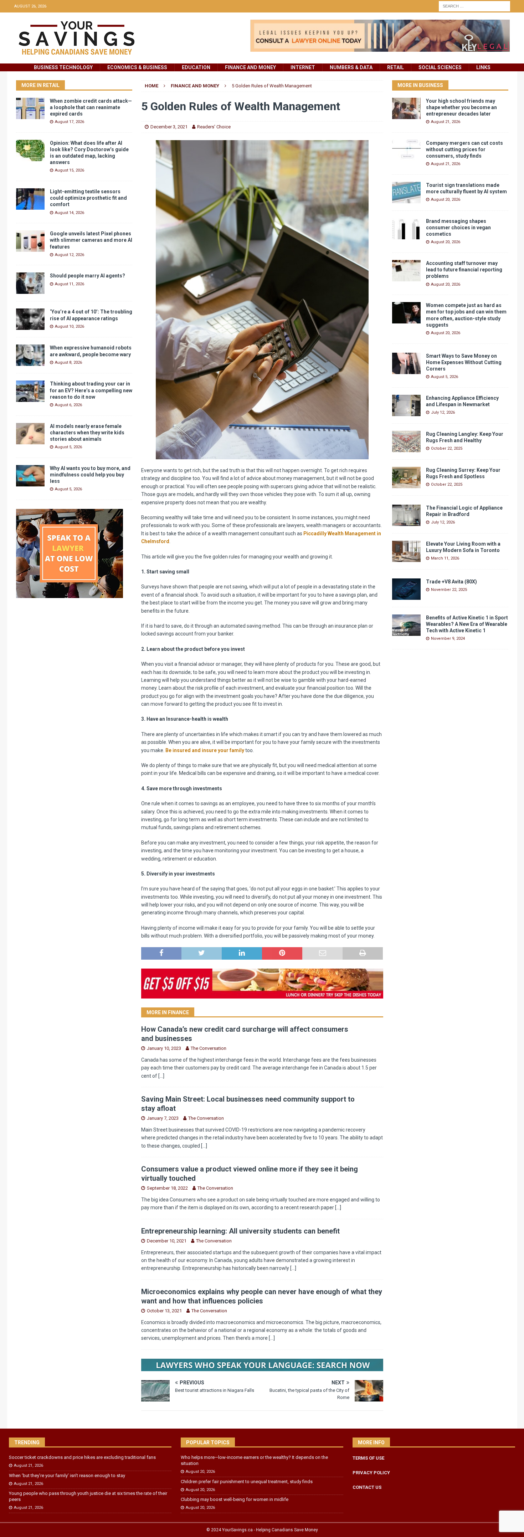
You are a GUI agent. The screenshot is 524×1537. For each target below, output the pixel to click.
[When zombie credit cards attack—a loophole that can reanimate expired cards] (30, 108)
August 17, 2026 (69, 121)
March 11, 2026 (445, 558)
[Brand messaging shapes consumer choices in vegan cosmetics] (406, 228)
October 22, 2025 (446, 448)
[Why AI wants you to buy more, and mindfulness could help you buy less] (30, 475)
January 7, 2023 (163, 1118)
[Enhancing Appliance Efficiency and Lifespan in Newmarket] (406, 405)
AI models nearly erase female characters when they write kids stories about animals (87, 432)
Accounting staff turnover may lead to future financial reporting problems (464, 269)
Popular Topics (208, 1442)
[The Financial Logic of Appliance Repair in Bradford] (406, 515)
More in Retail (40, 85)
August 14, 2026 (69, 212)
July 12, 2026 (443, 412)
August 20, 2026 (445, 199)
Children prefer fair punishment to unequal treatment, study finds (247, 1481)
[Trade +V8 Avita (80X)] (406, 589)
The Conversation (208, 1048)
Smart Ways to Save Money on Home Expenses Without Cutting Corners (464, 362)
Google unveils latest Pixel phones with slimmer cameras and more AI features (91, 240)
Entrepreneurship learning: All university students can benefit (240, 1231)
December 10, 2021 (166, 1241)
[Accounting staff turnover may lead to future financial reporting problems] (406, 270)
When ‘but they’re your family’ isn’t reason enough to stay (67, 1475)
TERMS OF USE (368, 1458)
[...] (161, 1076)
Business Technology (63, 67)
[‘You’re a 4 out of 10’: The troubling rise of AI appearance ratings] (30, 319)
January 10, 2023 (164, 1048)
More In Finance (168, 1012)
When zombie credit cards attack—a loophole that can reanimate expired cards (91, 107)
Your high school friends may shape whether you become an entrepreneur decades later (461, 107)
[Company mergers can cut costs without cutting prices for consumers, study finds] (406, 150)
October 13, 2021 (164, 1310)
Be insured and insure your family (204, 750)
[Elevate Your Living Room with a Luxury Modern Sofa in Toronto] (406, 551)
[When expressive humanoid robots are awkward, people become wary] (30, 355)
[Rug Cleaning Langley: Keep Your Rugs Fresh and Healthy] (406, 441)
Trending (27, 1442)
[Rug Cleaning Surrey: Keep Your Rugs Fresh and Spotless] (406, 477)
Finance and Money (250, 67)
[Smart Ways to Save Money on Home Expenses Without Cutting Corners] (406, 363)
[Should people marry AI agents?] (30, 283)
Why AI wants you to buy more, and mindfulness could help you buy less (90, 474)
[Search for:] (474, 6)
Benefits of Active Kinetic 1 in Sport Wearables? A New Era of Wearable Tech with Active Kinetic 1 (467, 624)
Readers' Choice (214, 126)
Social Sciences (440, 67)
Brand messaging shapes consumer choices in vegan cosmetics (458, 227)
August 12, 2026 (69, 254)
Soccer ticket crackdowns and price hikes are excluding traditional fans (82, 1457)
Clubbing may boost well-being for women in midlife (234, 1499)
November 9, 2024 (448, 638)
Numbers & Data (351, 67)
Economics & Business (137, 67)
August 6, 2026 (68, 405)
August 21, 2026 (445, 121)
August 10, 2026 (69, 326)
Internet (303, 67)
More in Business (420, 85)
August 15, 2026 (69, 170)
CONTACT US (367, 1487)
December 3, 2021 (168, 126)
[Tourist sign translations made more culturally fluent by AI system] (406, 192)
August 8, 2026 (68, 362)
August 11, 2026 (69, 284)
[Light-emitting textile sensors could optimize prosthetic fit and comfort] (30, 199)
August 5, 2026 (68, 447)
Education (196, 67)
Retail (395, 67)
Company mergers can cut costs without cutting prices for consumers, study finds (464, 149)
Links (483, 67)
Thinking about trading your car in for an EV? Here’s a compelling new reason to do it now (91, 390)
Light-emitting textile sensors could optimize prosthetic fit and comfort (88, 198)
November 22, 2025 (449, 589)
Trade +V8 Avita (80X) (451, 581)
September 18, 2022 (167, 1188)
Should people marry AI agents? (87, 276)
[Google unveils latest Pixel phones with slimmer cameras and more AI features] (30, 241)
